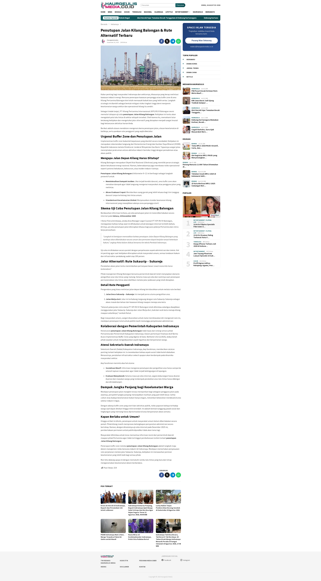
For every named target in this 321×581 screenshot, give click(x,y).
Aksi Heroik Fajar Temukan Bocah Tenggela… (205, 111)
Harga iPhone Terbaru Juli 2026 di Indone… (204, 245)
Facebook (167, 560)
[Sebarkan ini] (161, 41)
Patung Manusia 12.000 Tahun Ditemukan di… (200, 165)
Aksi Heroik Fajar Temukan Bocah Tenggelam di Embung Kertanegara (144, 18)
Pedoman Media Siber (147, 561)
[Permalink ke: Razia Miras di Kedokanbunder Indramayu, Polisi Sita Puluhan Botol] (140, 526)
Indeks (103, 567)
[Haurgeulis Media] (120, 5)
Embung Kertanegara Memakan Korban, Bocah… (204, 121)
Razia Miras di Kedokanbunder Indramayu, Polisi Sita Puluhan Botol (139, 537)
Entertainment (199, 220)
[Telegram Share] (172, 41)
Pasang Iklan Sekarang (202, 40)
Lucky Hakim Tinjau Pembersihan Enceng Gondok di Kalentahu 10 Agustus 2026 (168, 507)
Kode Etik (124, 561)
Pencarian (180, 5)
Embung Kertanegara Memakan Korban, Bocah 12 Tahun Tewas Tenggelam (214, 18)
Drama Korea (191, 64)
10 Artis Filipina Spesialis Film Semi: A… (204, 225)
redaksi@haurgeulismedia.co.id (201, 46)
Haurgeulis (195, 89)
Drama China (191, 72)
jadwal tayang (192, 68)
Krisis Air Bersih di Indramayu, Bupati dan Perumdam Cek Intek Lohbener (113, 507)
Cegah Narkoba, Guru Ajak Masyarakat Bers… (202, 130)
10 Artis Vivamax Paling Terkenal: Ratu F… (203, 236)
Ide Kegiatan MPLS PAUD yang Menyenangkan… (204, 156)
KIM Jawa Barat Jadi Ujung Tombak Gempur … (202, 101)
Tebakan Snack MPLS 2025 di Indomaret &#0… (203, 175)
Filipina (208, 220)
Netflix (189, 77)
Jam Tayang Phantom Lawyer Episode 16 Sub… (204, 254)
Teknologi (197, 242)
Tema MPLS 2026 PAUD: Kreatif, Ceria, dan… (204, 147)
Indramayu (190, 59)
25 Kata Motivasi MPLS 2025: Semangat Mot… (203, 184)
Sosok (195, 261)
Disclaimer (124, 567)
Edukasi (194, 143)
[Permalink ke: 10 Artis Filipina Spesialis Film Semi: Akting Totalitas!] (201, 206)
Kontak (142, 567)
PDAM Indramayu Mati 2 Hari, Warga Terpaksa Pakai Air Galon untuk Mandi (112, 537)
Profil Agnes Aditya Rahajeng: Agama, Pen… (203, 264)
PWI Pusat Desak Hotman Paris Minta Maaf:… (204, 92)
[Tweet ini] (167, 41)
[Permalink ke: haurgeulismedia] (103, 41)
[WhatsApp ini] (178, 41)
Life (194, 222)
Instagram (186, 560)
